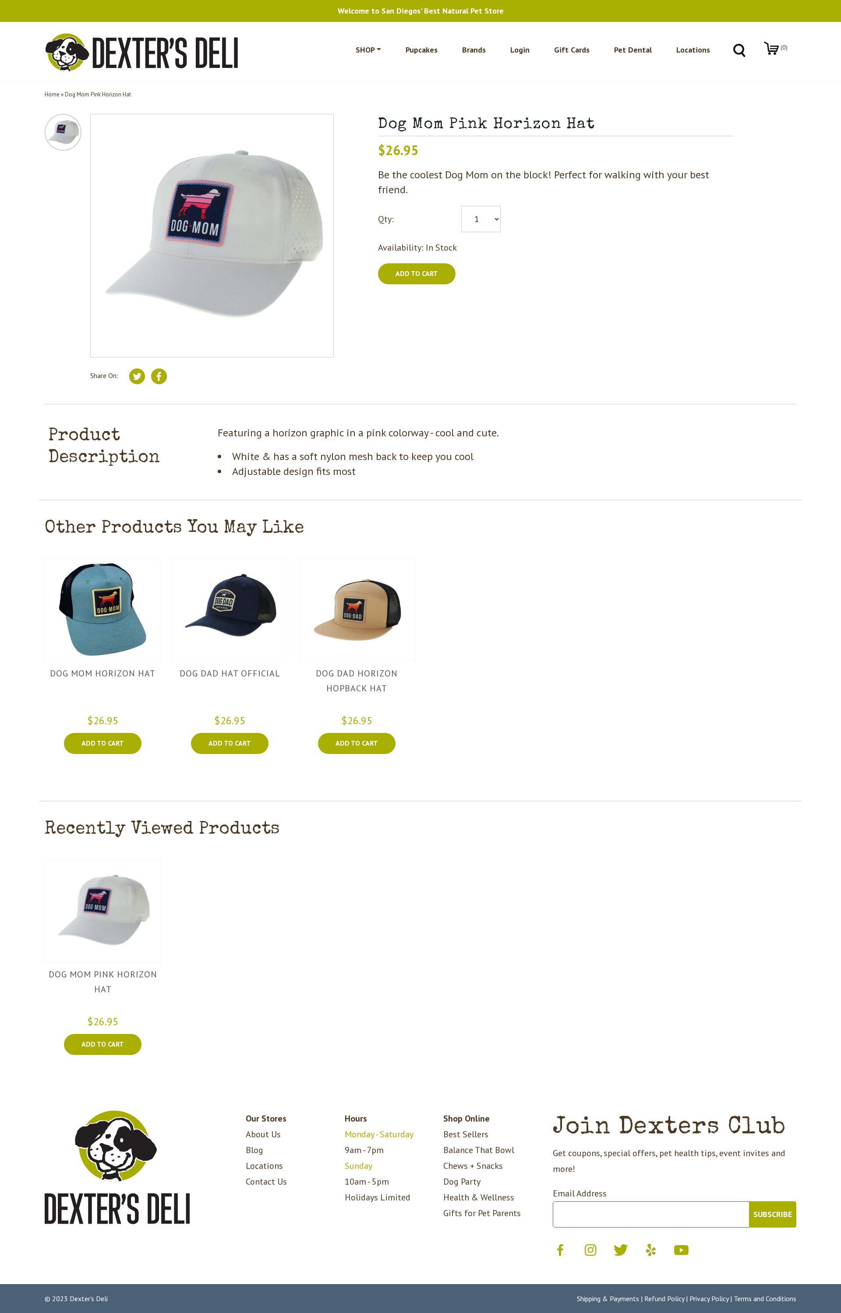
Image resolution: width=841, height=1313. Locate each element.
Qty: (386, 219)
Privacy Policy (708, 1298)
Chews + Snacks (473, 1165)
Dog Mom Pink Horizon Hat (98, 94)
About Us (263, 1134)
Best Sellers (465, 1134)
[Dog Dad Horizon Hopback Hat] (357, 609)
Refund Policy (664, 1298)
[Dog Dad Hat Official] (230, 609)
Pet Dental (633, 50)
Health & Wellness (478, 1197)
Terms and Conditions (765, 1298)
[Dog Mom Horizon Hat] (103, 609)
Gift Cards (572, 50)
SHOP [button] (365, 50)
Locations (693, 50)
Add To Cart (102, 743)
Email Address (580, 1193)
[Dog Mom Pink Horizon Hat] (103, 910)
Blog (254, 1150)
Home (52, 94)
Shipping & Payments (608, 1298)
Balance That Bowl (478, 1150)
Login (520, 50)
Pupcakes (422, 50)
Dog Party (462, 1181)
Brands (474, 50)
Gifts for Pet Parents (482, 1213)
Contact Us (266, 1181)
